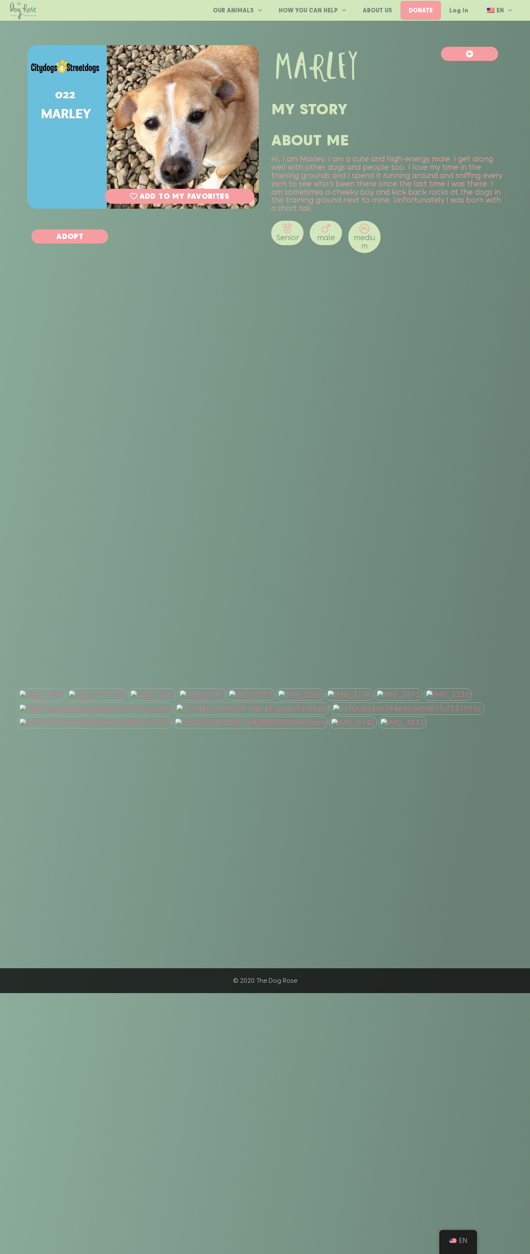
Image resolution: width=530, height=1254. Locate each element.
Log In (458, 10)
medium (364, 242)
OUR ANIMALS (233, 10)
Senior (287, 237)
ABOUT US (377, 10)
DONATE (421, 10)
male (326, 237)
